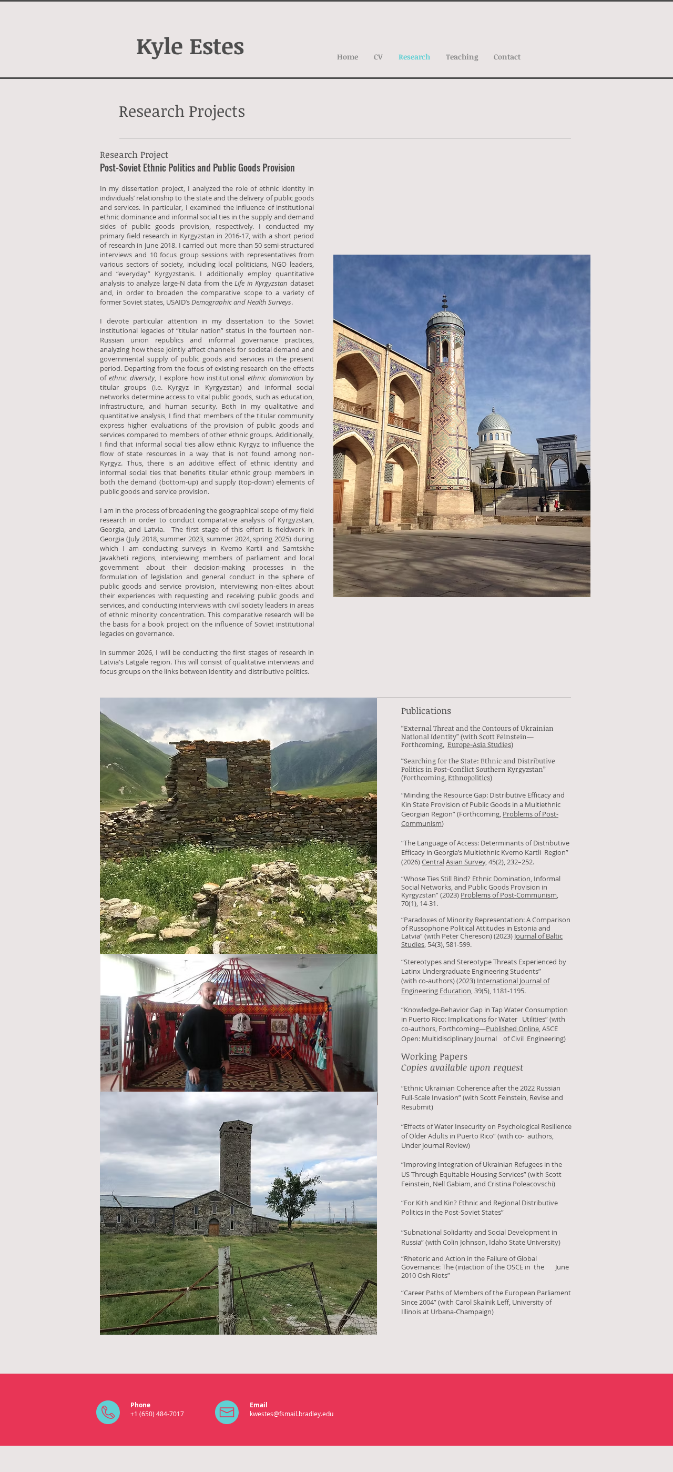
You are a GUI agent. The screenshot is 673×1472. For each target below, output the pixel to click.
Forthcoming (424, 777)
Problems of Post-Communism (509, 895)
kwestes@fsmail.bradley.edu (291, 1413)
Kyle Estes (190, 45)
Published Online (512, 1028)
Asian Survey (465, 861)
